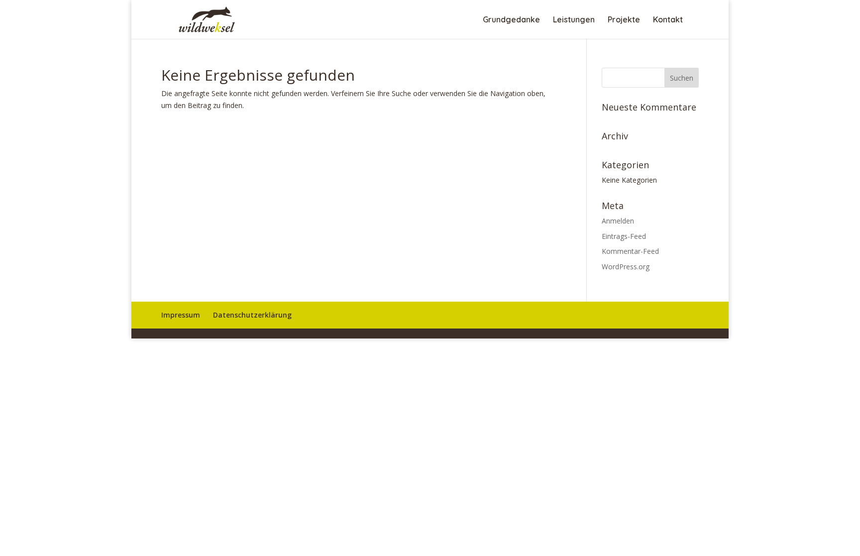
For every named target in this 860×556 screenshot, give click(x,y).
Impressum (180, 315)
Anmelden (618, 220)
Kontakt (668, 20)
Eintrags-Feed (624, 236)
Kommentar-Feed (630, 251)
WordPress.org (625, 266)
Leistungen (574, 20)
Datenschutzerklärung (252, 315)
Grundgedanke (511, 20)
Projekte (624, 20)
